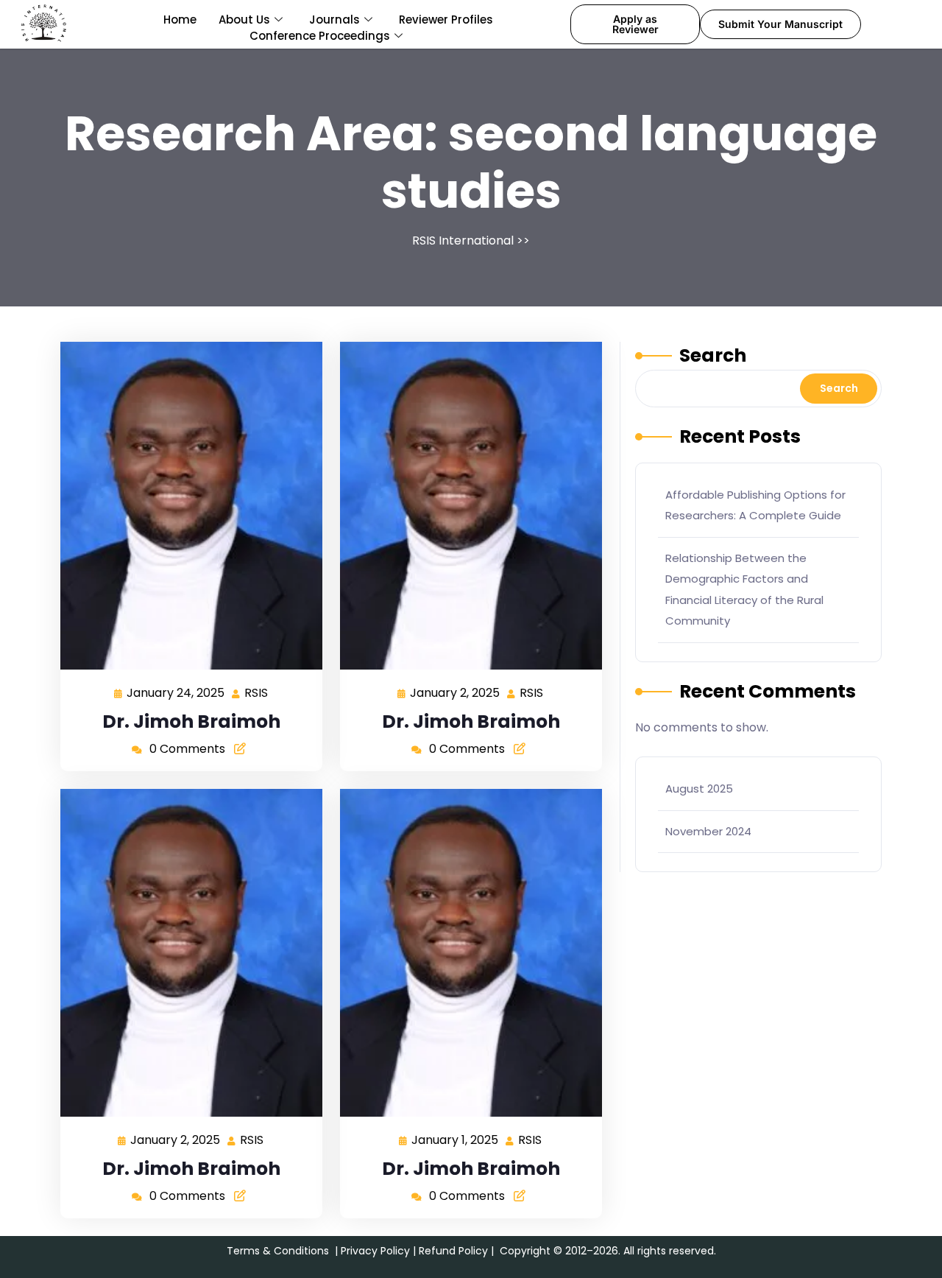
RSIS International (463, 240)
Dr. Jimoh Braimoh (191, 721)
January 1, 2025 (455, 1139)
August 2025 (699, 788)
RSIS (256, 692)
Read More (185, 505)
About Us (244, 19)
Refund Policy (453, 1250)
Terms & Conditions (278, 1250)
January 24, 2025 (176, 692)
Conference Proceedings (319, 35)
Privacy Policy (375, 1250)
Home (179, 19)
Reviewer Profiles (446, 19)
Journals (334, 19)
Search (712, 355)
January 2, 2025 (455, 692)
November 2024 (708, 831)
